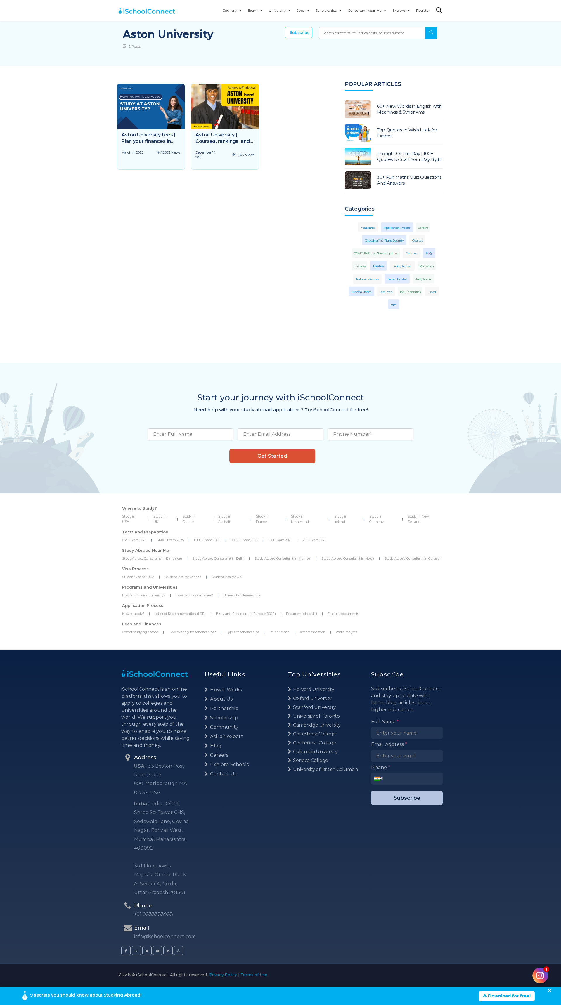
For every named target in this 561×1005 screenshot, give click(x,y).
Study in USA (128, 519)
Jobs (300, 10)
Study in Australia (225, 519)
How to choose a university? (143, 595)
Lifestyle (378, 266)
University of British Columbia (325, 769)
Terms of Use (253, 974)
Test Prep (386, 292)
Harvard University (313, 689)
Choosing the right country (384, 240)
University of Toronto (316, 716)
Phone (380, 767)
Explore (398, 10)
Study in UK (160, 519)
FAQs (429, 253)
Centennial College (314, 743)
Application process (397, 228)
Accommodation (312, 632)
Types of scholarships (242, 632)
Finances (360, 266)
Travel (432, 292)
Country (229, 10)
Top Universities (410, 292)
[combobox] (378, 778)
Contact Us (222, 774)
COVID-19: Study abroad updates (376, 253)
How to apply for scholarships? (192, 632)
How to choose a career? (194, 595)
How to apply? (133, 614)
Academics (368, 228)
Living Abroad (402, 266)
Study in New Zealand (418, 519)
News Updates (397, 279)
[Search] (439, 10)
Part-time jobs (346, 632)
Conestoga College (314, 734)
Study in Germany (376, 519)
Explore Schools (229, 764)
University (277, 10)
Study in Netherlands (300, 519)
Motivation (426, 266)
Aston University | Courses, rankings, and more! (222, 141)
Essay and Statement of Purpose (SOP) (246, 614)
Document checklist (301, 614)
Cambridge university (316, 725)
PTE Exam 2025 (314, 540)
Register (423, 10)
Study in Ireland (340, 519)
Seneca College (310, 760)
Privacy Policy (223, 974)
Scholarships (326, 10)
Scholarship (223, 718)
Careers (423, 228)
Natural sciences (367, 279)
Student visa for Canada (183, 577)
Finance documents (343, 614)
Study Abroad (423, 279)
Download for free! (509, 996)
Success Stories (361, 292)
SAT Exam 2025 (280, 540)
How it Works (225, 689)
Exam (253, 10)
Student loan (279, 632)
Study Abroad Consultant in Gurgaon (413, 558)
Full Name (385, 721)
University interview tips (242, 595)
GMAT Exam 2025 (170, 540)
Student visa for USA (138, 577)
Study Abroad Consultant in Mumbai (282, 558)
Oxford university (312, 698)
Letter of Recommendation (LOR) (180, 614)
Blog (215, 746)
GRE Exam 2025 (134, 540)
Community (223, 727)
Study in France (262, 519)
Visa (393, 305)
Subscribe (299, 32)
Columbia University (314, 751)
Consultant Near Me (364, 10)
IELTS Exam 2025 (207, 540)
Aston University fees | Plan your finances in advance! (149, 141)
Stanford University (314, 707)
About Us (221, 699)
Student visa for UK (227, 577)
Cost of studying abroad (140, 632)
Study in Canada (189, 519)
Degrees (411, 253)
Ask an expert (226, 736)
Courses (417, 240)
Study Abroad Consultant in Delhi (218, 558)
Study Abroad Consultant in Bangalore (152, 558)
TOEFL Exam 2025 (244, 540)
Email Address (389, 744)
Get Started (272, 456)
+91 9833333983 (153, 914)
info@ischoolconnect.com (165, 936)
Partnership (223, 708)
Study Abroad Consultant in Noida (347, 558)
